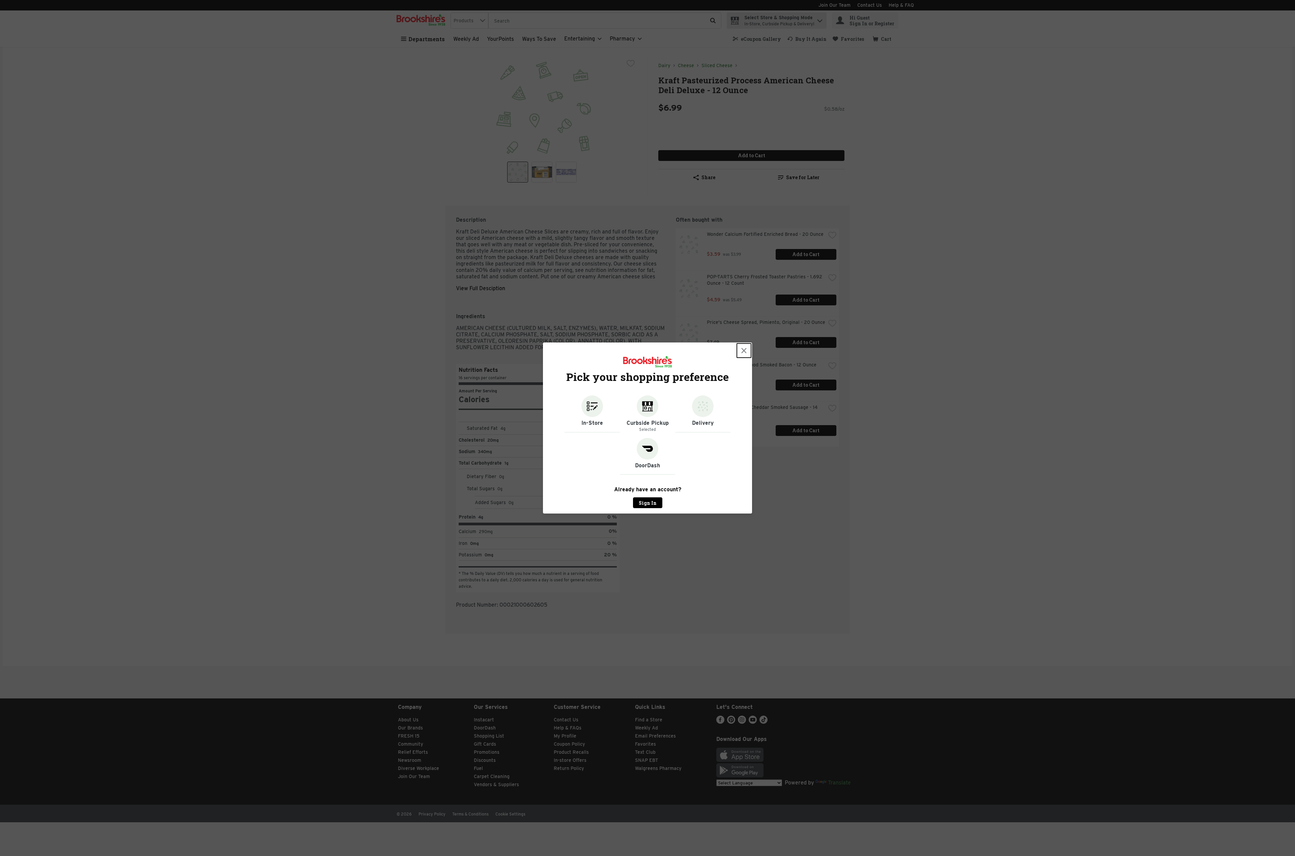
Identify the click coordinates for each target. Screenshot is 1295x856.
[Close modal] (744, 350)
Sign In (648, 503)
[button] (592, 414)
